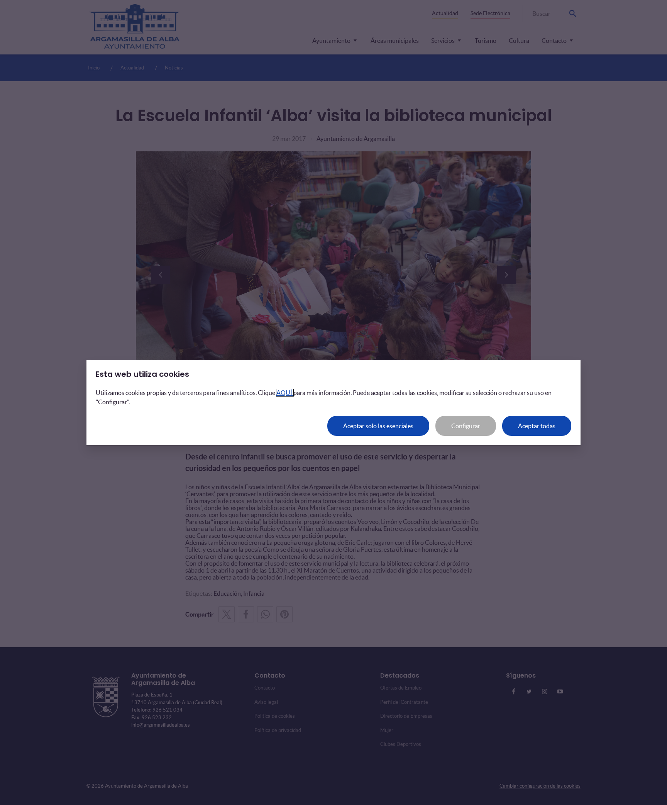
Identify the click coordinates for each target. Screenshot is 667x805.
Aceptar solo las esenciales (378, 425)
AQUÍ (284, 392)
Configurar (465, 425)
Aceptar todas (536, 425)
